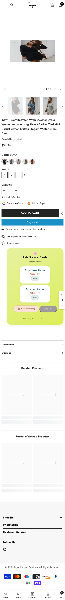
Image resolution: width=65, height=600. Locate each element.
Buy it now (32, 222)
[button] (55, 89)
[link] (17, 417)
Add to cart (30, 213)
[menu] (3, 5)
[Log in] (52, 5)
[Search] (12, 5)
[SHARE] (61, 213)
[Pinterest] (4, 549)
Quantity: (7, 184)
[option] (32, 51)
